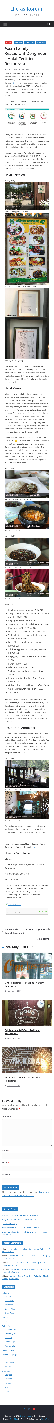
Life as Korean (27, 8)
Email (5, 1162)
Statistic (16, 83)
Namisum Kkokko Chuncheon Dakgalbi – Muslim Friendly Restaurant (28, 931)
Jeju (6, 1387)
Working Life (10, 1346)
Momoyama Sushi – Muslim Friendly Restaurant (22, 1228)
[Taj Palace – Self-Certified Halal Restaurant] (27, 1001)
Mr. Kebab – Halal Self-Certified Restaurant (23, 1079)
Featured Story (8, 1351)
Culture (5, 1318)
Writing (8, 1366)
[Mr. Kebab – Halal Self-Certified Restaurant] (27, 1049)
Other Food (41, 42)
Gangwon (8, 1374)
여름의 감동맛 (42, 939)
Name (5, 1150)
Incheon (8, 1383)
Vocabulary (9, 1362)
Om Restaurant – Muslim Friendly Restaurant (24, 984)
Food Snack (9, 1300)
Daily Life (6, 1326)
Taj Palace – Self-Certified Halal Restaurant (22, 1032)
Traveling (6, 1371)
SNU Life (8, 1337)
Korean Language (9, 1355)
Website (6, 1174)
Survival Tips (10, 1342)
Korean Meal (29, 42)
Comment (7, 1116)
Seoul (7, 1391)
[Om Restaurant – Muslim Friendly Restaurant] (27, 954)
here (36, 847)
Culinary (8, 42)
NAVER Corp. (43, 911)
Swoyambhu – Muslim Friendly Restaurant (20, 1219)
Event (7, 1321)
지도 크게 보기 (19, 912)
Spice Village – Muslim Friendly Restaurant (20, 1215)
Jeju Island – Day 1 (9, 1223)
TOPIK (7, 1358)
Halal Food (18, 42)
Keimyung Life (10, 1333)
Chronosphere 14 (27, 69)
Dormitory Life (10, 1329)
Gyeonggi (8, 1379)
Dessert (8, 1296)
